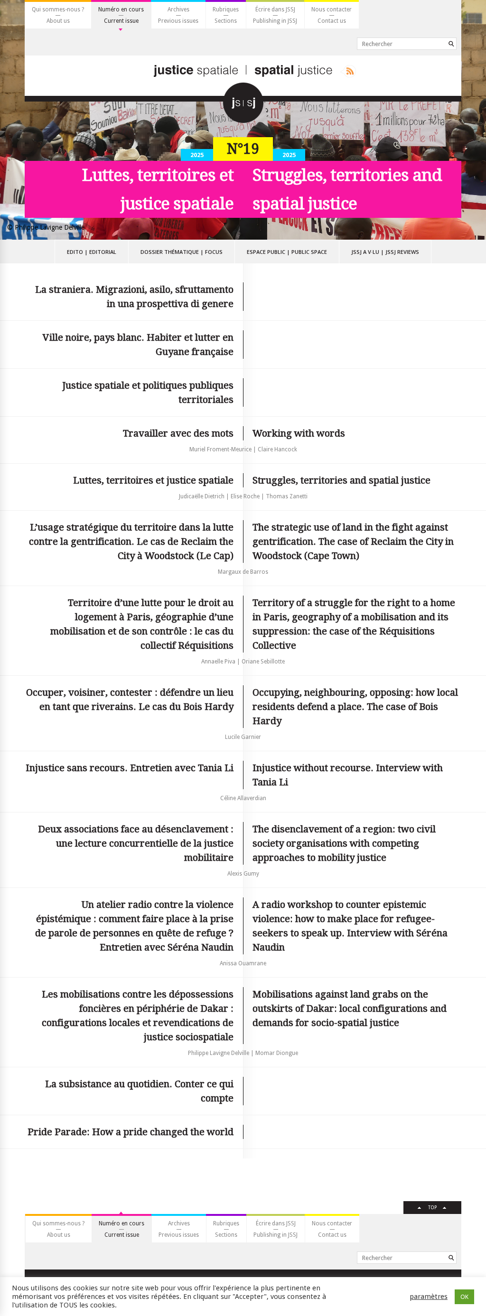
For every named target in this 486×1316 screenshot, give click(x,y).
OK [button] (464, 1296)
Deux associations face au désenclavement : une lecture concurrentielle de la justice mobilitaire (136, 843)
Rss (348, 71)
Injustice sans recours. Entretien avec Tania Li (130, 768)
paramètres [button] (429, 1296)
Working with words (298, 433)
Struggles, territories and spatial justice (341, 480)
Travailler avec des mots (178, 433)
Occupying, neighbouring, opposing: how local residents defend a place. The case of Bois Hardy (355, 707)
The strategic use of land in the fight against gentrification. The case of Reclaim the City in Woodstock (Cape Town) (353, 541)
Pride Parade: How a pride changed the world (131, 1132)
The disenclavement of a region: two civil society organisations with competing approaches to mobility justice (344, 843)
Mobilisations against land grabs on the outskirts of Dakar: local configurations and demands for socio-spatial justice (349, 1008)
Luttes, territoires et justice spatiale (153, 480)
